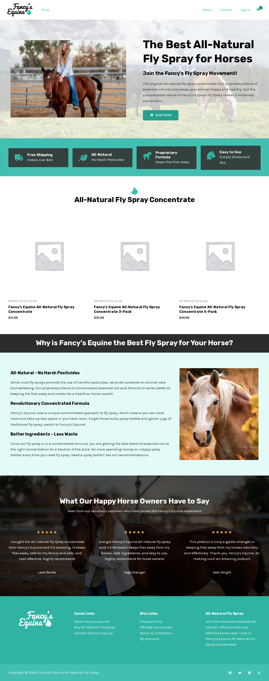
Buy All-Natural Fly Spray (94, 627)
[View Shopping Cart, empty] (258, 10)
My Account (149, 639)
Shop (45, 10)
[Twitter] (239, 672)
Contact (226, 10)
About (207, 10)
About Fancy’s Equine (92, 621)
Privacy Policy (151, 621)
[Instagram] (249, 672)
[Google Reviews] (259, 672)
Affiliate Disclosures (156, 627)
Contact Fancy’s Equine (93, 633)
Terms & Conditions (156, 633)
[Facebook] (230, 672)
